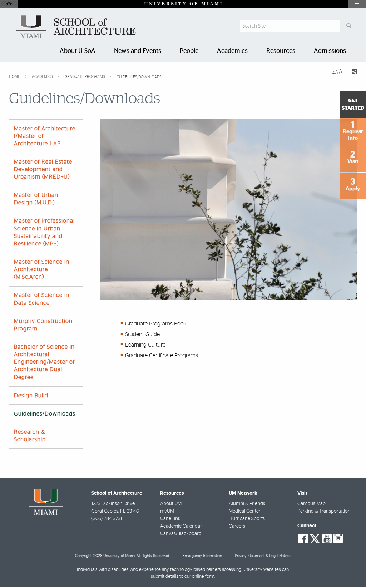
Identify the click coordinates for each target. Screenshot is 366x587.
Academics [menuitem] (232, 51)
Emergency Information (202, 556)
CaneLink (170, 518)
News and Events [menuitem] (137, 51)
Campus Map (311, 503)
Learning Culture (145, 345)
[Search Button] (349, 26)
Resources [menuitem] (280, 51)
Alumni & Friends (247, 503)
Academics (43, 77)
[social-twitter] (315, 538)
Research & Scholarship (30, 435)
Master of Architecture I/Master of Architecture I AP (44, 136)
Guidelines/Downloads (139, 77)
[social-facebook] (303, 538)
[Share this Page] (352, 72)
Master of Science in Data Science (41, 298)
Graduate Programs (85, 77)
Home (15, 77)
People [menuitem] (189, 51)
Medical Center (245, 511)
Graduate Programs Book (156, 324)
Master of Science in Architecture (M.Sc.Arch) (41, 269)
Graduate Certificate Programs (161, 355)
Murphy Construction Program (43, 325)
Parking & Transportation (324, 511)
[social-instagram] (338, 538)
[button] (350, 567)
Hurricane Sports (247, 518)
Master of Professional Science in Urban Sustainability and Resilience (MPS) (44, 232)
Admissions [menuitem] (330, 51)
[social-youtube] (327, 538)
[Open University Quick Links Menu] (357, 4)
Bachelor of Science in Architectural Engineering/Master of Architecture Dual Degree (44, 362)
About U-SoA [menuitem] (77, 51)
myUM (167, 511)
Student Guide (142, 334)
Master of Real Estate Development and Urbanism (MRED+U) (43, 169)
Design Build (31, 395)
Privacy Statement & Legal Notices (263, 556)
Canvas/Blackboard (181, 533)
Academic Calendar (181, 526)
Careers (237, 526)
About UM (171, 503)
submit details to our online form (182, 576)
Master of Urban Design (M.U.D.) (36, 198)
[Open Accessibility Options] (9, 4)
